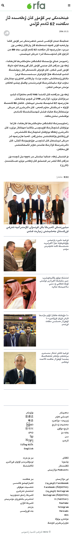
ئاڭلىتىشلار (63, 466)
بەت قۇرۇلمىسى (26, 511)
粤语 (30, 421)
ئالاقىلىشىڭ (28, 466)
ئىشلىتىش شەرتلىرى (24, 491)
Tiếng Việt (26, 445)
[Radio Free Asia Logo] (36, 5)
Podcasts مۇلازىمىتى (58, 470)
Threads (63, 511)
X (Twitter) (61, 499)
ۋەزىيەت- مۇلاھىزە (60, 421)
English (28, 449)
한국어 (29, 429)
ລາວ (30, 433)
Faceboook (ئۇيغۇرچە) (56, 483)
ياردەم (30, 507)
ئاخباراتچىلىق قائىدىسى (23, 483)
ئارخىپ (65, 441)
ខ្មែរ (31, 437)
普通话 (29, 417)
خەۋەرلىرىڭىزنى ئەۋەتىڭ (58, 523)
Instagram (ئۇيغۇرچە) (57, 491)
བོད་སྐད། (29, 441)
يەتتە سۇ (64, 433)
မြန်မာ (29, 425)
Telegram (63, 507)
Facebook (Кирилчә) (56, 487)
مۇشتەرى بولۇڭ (61, 519)
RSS (66, 515)
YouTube (63, 503)
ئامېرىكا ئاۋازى (26, 503)
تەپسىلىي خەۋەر (61, 417)
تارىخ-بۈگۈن (62, 429)
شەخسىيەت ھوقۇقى (25, 487)
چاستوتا (65, 462)
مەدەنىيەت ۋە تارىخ (60, 425)
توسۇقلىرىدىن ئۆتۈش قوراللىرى (19, 462)
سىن (66, 437)
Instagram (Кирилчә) (55, 495)
